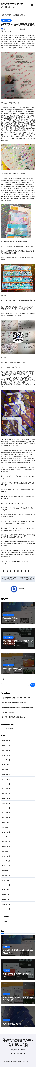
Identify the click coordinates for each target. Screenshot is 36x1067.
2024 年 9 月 (6, 784)
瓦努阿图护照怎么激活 (8, 712)
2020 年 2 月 (6, 909)
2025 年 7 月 (6, 745)
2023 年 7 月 (6, 851)
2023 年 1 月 (5, 880)
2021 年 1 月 (5, 899)
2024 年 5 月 (6, 803)
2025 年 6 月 (6, 750)
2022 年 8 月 (6, 885)
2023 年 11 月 (6, 832)
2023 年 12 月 (6, 827)
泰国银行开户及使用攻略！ (13, 669)
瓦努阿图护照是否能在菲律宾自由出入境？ (15, 702)
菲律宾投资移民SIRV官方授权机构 (12, 4)
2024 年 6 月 (6, 798)
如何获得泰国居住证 (11, 619)
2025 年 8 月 (6, 741)
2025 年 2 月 (6, 760)
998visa (4, 921)
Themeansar (17, 1064)
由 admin (6, 29)
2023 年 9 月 (6, 841)
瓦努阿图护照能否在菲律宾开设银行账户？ (15, 717)
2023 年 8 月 (6, 846)
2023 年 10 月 (6, 837)
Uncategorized (6, 20)
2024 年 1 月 (6, 822)
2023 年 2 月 (6, 875)
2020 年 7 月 (6, 904)
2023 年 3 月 (6, 870)
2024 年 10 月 (6, 779)
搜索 (2, 679)
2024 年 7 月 (6, 793)
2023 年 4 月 (6, 866)
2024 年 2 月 (6, 817)
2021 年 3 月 (5, 894)
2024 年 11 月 (6, 774)
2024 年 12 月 (6, 769)
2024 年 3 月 (6, 813)
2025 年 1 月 (6, 765)
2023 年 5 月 (6, 861)
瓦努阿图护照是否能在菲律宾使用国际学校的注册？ (17, 707)
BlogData (27, 1061)
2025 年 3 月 (6, 755)
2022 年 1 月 (6, 890)
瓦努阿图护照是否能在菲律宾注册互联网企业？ (16, 698)
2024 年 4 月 (6, 808)
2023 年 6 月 (6, 856)
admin (23, 588)
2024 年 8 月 (6, 789)
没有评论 (22, 29)
